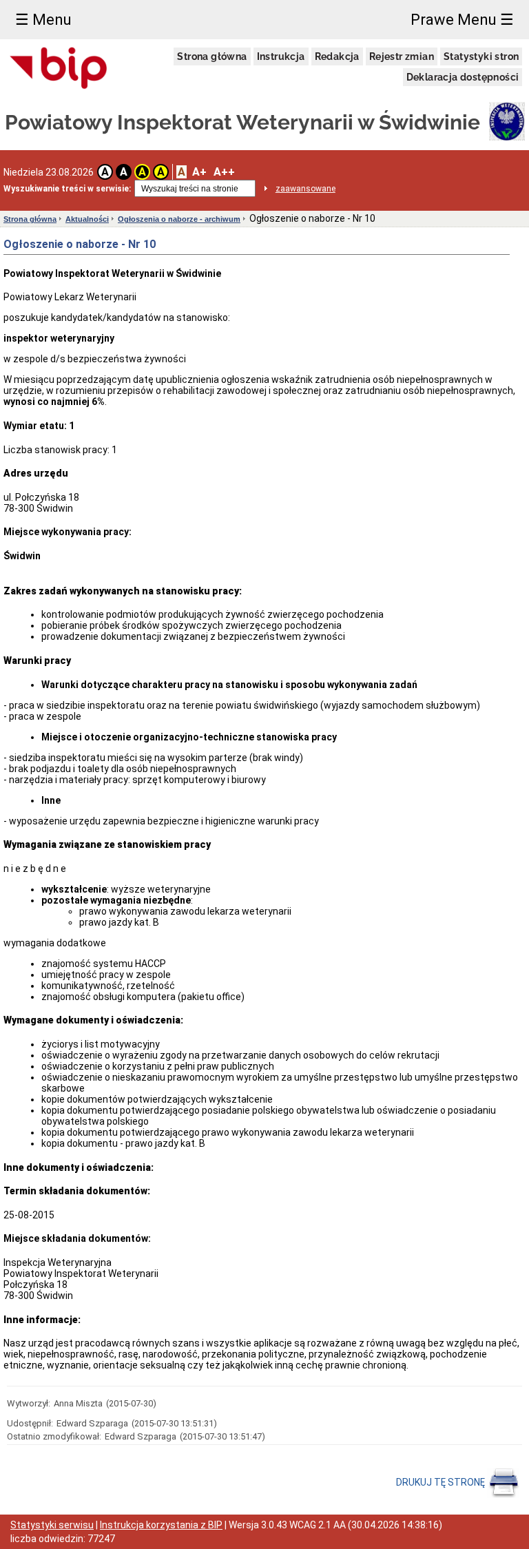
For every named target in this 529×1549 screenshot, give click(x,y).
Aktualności (87, 219)
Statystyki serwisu (52, 1524)
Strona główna (212, 56)
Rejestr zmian (401, 56)
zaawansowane (305, 189)
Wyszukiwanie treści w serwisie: (67, 189)
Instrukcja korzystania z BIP (161, 1524)
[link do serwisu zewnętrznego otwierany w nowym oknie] (59, 69)
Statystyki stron (481, 56)
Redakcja (337, 56)
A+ (199, 171)
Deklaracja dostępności (462, 77)
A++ (224, 171)
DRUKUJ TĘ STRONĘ (441, 1482)
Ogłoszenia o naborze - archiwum (179, 219)
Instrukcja (281, 56)
